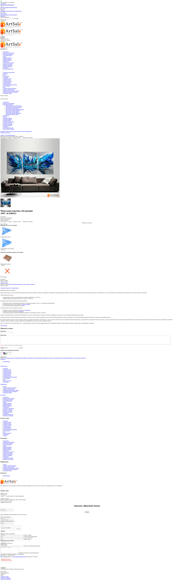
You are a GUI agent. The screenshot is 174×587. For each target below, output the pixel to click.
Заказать (3, 531)
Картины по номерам (8, 415)
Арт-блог (19, 131)
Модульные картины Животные (13, 113)
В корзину (3, 279)
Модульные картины (8, 54)
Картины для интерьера (8, 53)
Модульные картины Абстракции (14, 105)
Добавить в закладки (28, 137)
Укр (1, 21)
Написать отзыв (16, 137)
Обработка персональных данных (11, 90)
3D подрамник (6, 85)
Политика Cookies (7, 93)
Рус (4, 21)
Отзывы (5, 435)
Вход (2, 7)
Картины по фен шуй (8, 68)
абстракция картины (47, 358)
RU (1, 8)
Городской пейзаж (7, 55)
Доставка (11, 131)
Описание (3, 288)
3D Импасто (6, 61)
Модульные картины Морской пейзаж (15, 109)
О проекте (5, 77)
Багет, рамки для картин (8, 129)
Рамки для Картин (7, 60)
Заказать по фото (7, 380)
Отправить (3, 567)
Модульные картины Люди (12, 114)
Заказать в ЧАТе (4, 283)
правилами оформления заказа (20, 556)
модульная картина (38, 358)
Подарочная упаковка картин (10, 84)
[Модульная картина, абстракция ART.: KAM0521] (30, 197)
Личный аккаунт (7, 374)
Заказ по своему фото (27, 131)
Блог (4, 87)
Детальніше (3, 3)
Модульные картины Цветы (12, 112)
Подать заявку (4, 325)
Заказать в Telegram (30, 284)
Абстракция (6, 51)
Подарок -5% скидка (5, 132)
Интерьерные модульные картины (14, 107)
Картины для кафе (7, 66)
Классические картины (8, 62)
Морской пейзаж (7, 59)
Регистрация (6, 7)
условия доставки (25, 304)
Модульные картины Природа (13, 110)
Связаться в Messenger (6, 579)
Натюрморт (6, 67)
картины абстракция (67, 358)
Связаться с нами (7, 78)
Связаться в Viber (5, 576)
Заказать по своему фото (9, 72)
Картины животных (8, 65)
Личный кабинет (13, 7)
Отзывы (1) (8, 288)
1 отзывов (9, 137)
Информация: (4, 384)
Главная (2, 135)
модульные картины (57, 358)
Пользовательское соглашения (10, 92)
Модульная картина (9, 358)
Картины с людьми (7, 64)
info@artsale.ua (6, 361)
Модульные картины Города (12, 108)
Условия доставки (7, 81)
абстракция (30, 358)
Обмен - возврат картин (8, 89)
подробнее (27, 310)
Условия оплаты (7, 79)
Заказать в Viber (21, 284)
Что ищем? (15, 18)
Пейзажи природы (7, 57)
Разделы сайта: (4, 366)
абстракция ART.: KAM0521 (20, 358)
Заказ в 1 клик (4, 281)
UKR (4, 8)
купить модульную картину (79, 358)
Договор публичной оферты (9, 88)
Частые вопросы (10, 11)
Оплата (7, 131)
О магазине (3, 11)
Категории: (3, 395)
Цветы (4, 56)
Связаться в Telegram (5, 577)
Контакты (3, 131)
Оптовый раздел (18, 11)
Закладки (5, 73)
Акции (15, 131)
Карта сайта (6, 381)
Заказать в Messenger (13, 284)
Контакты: (3, 359)
